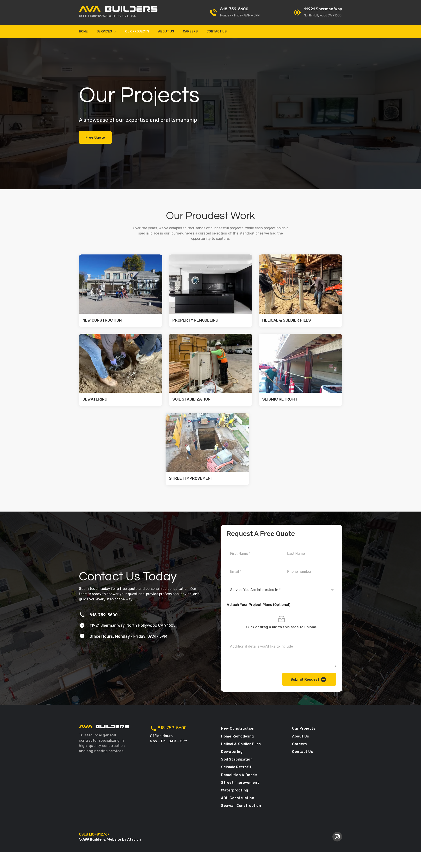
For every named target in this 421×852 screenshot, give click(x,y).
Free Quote (95, 137)
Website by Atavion (123, 839)
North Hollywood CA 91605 (323, 15)
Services (104, 31)
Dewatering (94, 399)
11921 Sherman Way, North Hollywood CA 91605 (132, 625)
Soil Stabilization (191, 399)
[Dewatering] (120, 363)
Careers (190, 31)
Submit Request (305, 679)
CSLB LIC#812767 (93, 16)
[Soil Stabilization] (210, 363)
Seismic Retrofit (280, 399)
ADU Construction (237, 798)
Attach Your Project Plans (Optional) (258, 605)
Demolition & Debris (239, 775)
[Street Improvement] (207, 442)
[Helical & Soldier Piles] (300, 284)
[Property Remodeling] (210, 284)
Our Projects (137, 31)
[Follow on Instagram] (337, 836)
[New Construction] (120, 284)
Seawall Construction (241, 806)
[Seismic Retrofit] (300, 363)
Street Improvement (191, 478)
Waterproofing (234, 790)
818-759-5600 (234, 9)
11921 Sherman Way (323, 9)
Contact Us (217, 31)
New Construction (102, 320)
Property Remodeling (195, 320)
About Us (166, 31)
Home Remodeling (237, 736)
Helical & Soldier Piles (286, 320)
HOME (83, 31)
